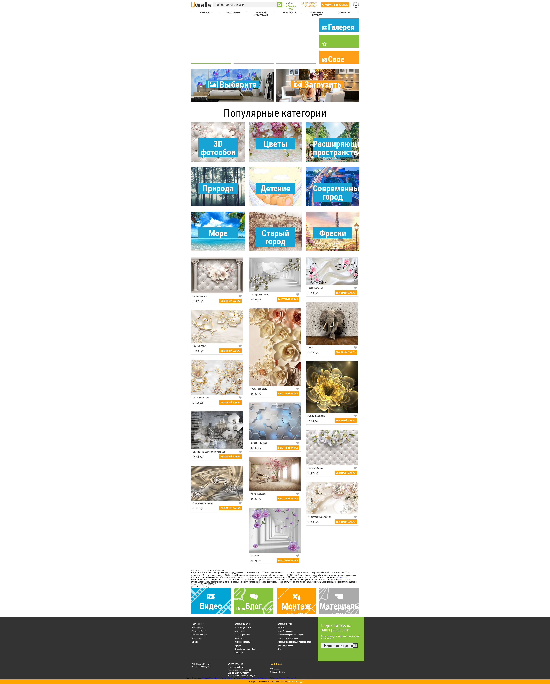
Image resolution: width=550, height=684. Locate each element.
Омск (282, 678)
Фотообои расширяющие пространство (294, 641)
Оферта (238, 645)
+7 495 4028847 (309, 3)
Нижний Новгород (199, 634)
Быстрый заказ (230, 301)
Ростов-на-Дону (198, 631)
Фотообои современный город (290, 634)
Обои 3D (281, 627)
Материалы (239, 631)
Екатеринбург (197, 623)
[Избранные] (356, 5)
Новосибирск (197, 627)
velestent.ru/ (341, 577)
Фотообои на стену (242, 623)
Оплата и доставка (243, 627)
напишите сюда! (295, 681)
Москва (290, 678)
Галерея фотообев (242, 634)
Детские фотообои (285, 645)
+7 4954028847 (309, 6)
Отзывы (281, 649)
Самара (195, 641)
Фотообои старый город (288, 638)
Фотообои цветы (285, 623)
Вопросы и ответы (242, 641)
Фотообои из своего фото (245, 649)
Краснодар (196, 638)
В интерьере (240, 638)
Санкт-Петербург (210, 678)
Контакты (239, 652)
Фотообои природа (285, 631)
